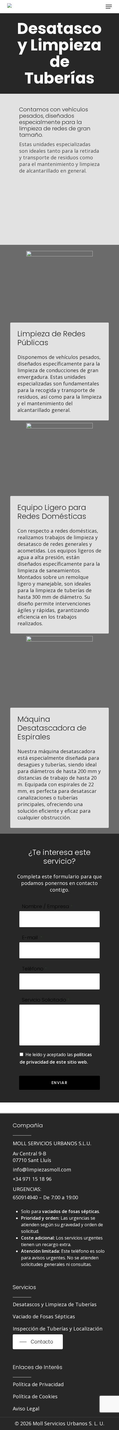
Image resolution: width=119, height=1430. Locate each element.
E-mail (32, 937)
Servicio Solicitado (46, 999)
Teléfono (34, 968)
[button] (109, 6)
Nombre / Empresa (47, 906)
